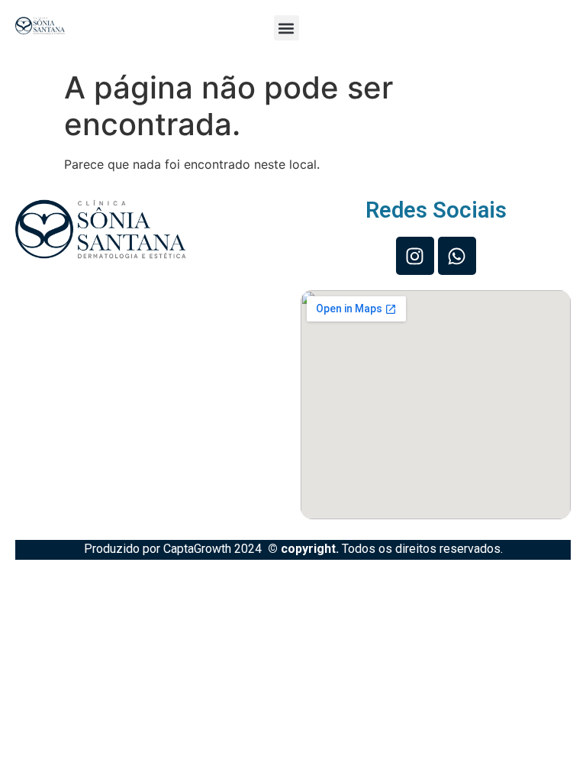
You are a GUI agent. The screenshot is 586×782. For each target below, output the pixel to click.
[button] (286, 27)
